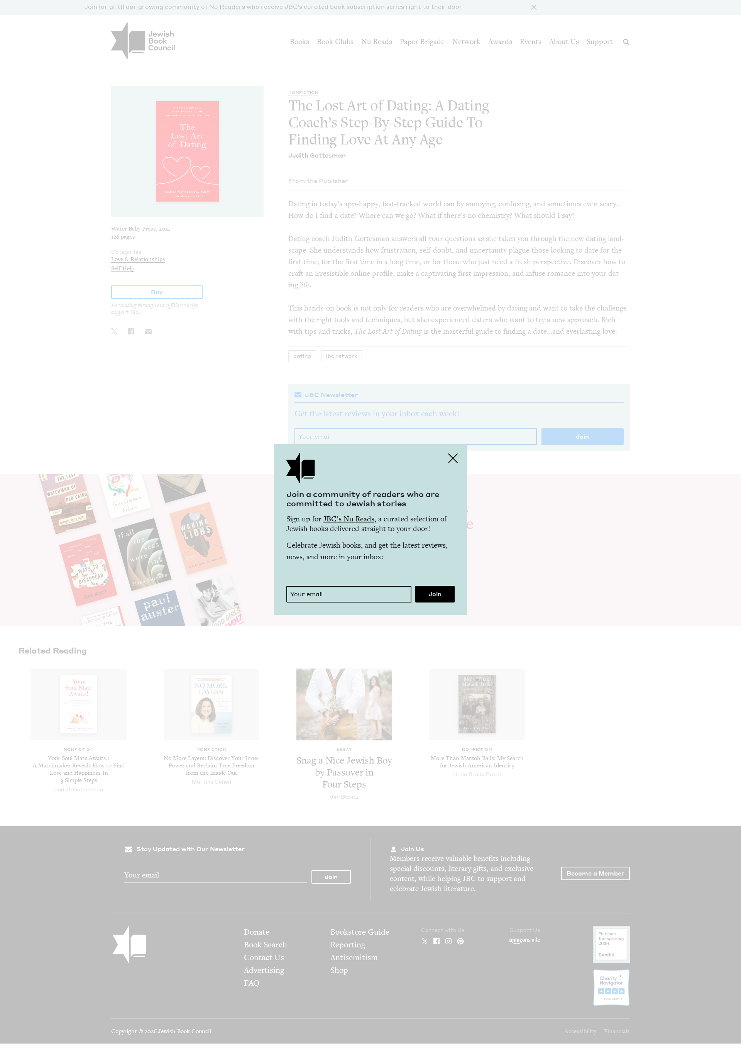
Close (453, 458)
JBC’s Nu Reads (348, 518)
